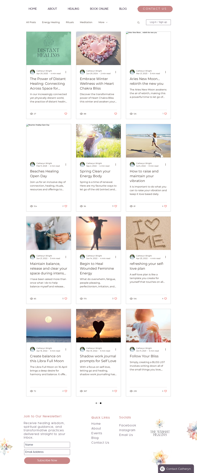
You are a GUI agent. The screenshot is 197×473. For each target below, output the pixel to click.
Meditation (86, 22)
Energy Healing (51, 22)
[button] (73, 9)
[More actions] (67, 72)
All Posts (31, 22)
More (101, 22)
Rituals (70, 22)
